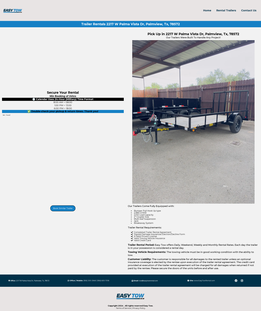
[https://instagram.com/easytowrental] (242, 280)
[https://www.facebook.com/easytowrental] (236, 280)
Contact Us (248, 10)
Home (207, 10)
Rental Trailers (226, 10)
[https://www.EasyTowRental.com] (13, 10)
